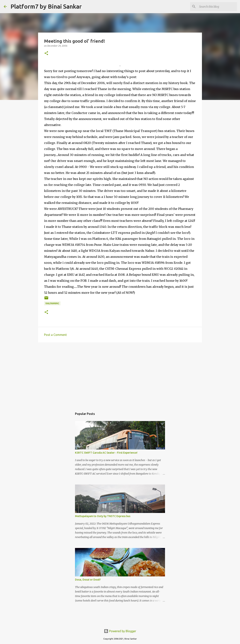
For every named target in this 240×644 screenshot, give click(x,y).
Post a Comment (55, 334)
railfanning (52, 303)
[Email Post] (46, 299)
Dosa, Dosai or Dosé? (88, 579)
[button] (46, 53)
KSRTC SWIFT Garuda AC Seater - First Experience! (106, 452)
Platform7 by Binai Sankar (46, 6)
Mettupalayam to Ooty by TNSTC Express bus (102, 516)
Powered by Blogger (122, 631)
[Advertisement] (120, 374)
